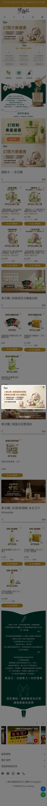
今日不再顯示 (25, 416)
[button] (43, 387)
